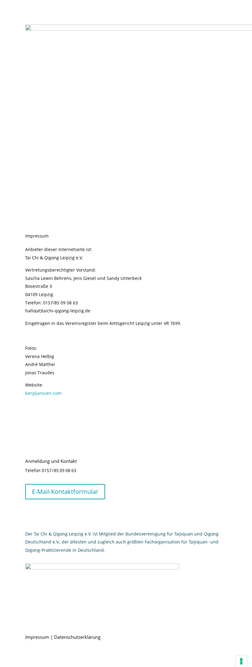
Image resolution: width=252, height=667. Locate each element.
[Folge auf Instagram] (30, 513)
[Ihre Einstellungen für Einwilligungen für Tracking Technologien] (241, 661)
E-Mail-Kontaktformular (65, 491)
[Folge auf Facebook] (42, 513)
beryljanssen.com (43, 393)
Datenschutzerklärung (77, 637)
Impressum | (39, 637)
